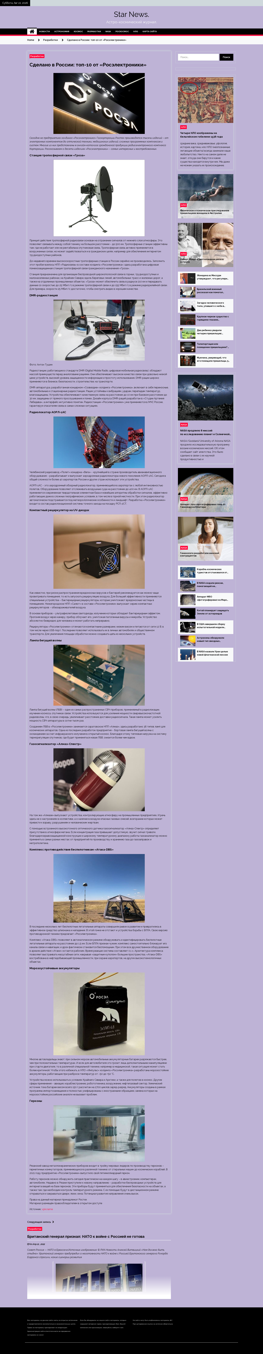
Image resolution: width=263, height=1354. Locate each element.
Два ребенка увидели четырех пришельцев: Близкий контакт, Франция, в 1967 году (213, 332)
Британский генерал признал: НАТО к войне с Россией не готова (85, 1236)
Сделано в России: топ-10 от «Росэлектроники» (88, 64)
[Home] (32, 31)
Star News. (131, 14)
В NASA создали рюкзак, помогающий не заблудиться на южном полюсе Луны (210, 585)
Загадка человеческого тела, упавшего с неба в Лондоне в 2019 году (210, 305)
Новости (44, 31)
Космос (78, 31)
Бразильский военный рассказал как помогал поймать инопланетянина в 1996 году (212, 291)
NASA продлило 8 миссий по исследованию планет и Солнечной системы (205, 432)
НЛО (135, 31)
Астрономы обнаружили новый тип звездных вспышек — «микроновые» (212, 640)
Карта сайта (150, 31)
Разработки (94, 31)
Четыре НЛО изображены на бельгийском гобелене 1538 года (201, 135)
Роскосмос (122, 31)
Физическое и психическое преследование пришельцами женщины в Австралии (204, 211)
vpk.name (47, 1209)
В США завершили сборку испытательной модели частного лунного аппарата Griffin (212, 626)
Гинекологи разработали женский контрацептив (199, 554)
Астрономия (61, 31)
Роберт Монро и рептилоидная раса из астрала (202, 260)
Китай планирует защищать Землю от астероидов (213, 612)
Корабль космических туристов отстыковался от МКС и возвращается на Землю (212, 571)
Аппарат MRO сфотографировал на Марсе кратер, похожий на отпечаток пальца (212, 598)
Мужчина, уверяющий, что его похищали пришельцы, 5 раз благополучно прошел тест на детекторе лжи (212, 359)
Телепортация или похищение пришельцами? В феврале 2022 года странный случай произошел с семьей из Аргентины (213, 346)
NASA (108, 31)
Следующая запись (39, 1222)
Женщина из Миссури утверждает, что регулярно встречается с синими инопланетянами (213, 277)
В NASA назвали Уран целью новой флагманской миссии (212, 653)
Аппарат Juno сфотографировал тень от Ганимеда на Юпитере (203, 505)
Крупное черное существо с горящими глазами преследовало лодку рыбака (213, 318)
